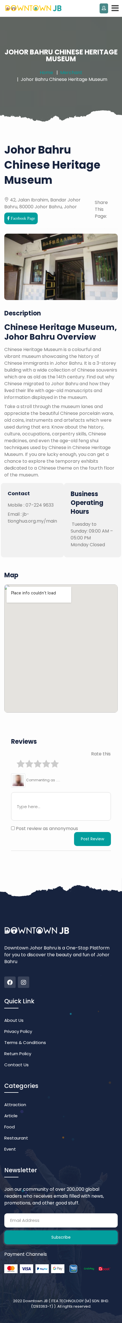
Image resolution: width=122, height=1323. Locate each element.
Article (11, 1116)
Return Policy (17, 1054)
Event (10, 1149)
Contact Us (16, 1065)
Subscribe (61, 1237)
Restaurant (16, 1138)
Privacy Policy (18, 1031)
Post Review (92, 839)
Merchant (71, 72)
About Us (14, 1020)
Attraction (15, 1105)
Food (9, 1127)
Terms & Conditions (25, 1042)
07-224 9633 (40, 505)
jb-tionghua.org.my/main (32, 517)
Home (46, 72)
